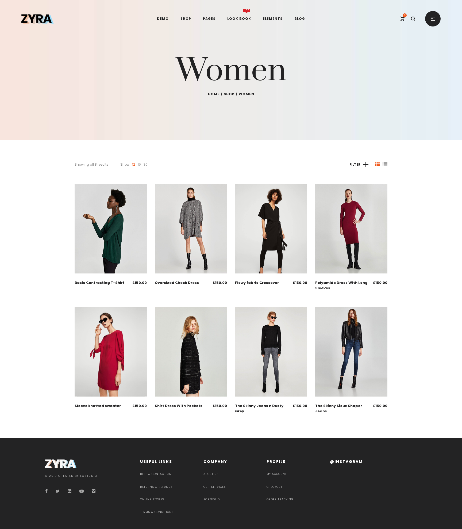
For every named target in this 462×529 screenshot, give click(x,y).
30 (146, 164)
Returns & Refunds (156, 487)
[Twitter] (58, 491)
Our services (214, 487)
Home (214, 94)
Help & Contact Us (155, 474)
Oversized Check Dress (177, 282)
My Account (277, 474)
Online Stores (152, 499)
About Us (211, 474)
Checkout (274, 487)
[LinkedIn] (69, 491)
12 (133, 164)
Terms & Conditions (157, 512)
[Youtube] (81, 491)
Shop (229, 94)
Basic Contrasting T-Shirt (100, 282)
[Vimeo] (93, 491)
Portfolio (211, 499)
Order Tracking (280, 499)
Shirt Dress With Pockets (178, 405)
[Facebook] (46, 491)
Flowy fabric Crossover (257, 282)
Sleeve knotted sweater (98, 405)
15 (139, 164)
